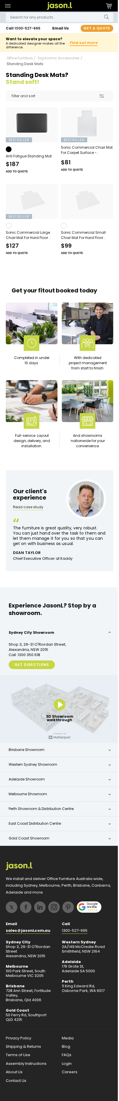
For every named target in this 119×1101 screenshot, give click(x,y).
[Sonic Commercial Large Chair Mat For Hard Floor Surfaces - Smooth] (31, 205)
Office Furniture (20, 63)
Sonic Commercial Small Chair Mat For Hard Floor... (81, 238)
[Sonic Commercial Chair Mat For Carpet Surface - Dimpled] (84, 129)
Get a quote (92, 28)
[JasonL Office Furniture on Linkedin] (40, 907)
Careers (67, 1072)
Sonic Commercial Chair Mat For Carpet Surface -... (82, 154)
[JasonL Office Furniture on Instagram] (54, 907)
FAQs (64, 1055)
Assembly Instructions (26, 1064)
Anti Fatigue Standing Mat (29, 160)
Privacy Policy (18, 1038)
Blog (64, 1047)
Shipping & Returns (23, 1047)
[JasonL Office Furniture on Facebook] (25, 907)
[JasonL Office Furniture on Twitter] (11, 907)
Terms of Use (18, 1055)
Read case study (28, 510)
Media (65, 1038)
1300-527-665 (27, 28)
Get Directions (31, 667)
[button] (7, 6)
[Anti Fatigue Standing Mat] (31, 129)
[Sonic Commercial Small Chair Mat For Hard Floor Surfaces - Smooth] (84, 205)
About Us (14, 1072)
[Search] (102, 17)
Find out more (81, 45)
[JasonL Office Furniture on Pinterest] (68, 907)
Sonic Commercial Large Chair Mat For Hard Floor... (28, 238)
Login (64, 1064)
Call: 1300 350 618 (24, 657)
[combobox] (57, 17)
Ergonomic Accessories (58, 63)
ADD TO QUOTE (17, 175)
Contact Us (16, 1081)
